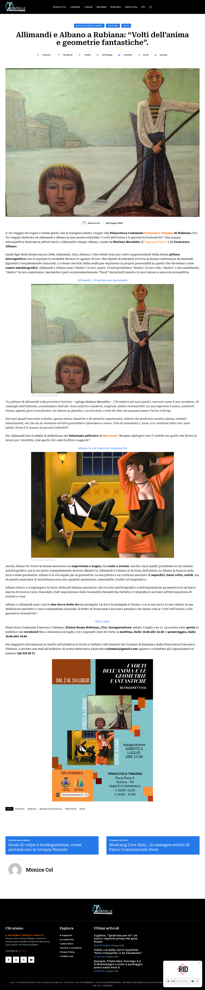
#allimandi (70, 809)
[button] (150, 7)
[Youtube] (31, 960)
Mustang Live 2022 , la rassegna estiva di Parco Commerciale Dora (149, 847)
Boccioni (110, 435)
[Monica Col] (84, 223)
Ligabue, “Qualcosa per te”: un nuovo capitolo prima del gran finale (116, 938)
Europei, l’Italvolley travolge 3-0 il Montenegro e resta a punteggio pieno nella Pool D (118, 964)
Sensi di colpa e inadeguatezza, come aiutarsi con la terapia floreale (45, 847)
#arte (82, 809)
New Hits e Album (102, 945)
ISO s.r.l (22, 951)
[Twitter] (23, 960)
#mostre (20, 809)
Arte (126, 25)
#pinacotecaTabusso (50, 809)
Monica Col (94, 223)
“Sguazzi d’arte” (155, 242)
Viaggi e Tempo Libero (89, 25)
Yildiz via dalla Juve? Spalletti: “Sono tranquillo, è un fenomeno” (118, 951)
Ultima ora (99, 957)
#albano (32, 809)
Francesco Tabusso (158, 233)
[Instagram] (16, 960)
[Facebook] (8, 960)
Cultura (113, 25)
